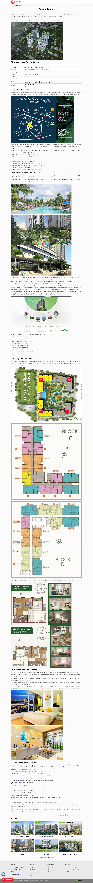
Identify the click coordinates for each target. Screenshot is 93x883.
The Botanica (15, 773)
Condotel (32, 873)
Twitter (50, 871)
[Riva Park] (46, 845)
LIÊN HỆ (80, 2)
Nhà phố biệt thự (34, 871)
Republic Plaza (15, 780)
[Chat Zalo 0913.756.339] (3, 874)
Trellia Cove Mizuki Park (46, 836)
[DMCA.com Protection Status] (79, 880)
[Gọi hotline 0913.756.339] (3, 879)
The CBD (22, 854)
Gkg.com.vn (69, 871)
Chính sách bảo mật (34, 880)
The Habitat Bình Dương (22, 836)
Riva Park (46, 854)
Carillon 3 (14, 778)
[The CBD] (22, 845)
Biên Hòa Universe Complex (70, 854)
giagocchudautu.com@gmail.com (19, 872)
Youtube (50, 869)
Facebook (50, 867)
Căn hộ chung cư (28, 5)
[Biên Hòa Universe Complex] (70, 845)
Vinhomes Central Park (72, 867)
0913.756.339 (9, 879)
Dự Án (62, 2)
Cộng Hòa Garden (16, 776)
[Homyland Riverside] (70, 828)
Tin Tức (74, 2)
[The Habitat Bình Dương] (22, 828)
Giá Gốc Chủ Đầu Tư (15, 5)
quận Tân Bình (41, 788)
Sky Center (15, 771)
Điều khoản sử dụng (44, 880)
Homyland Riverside (70, 836)
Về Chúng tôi (33, 867)
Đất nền (32, 875)
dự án (57, 94)
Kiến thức (68, 2)
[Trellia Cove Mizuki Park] (46, 828)
